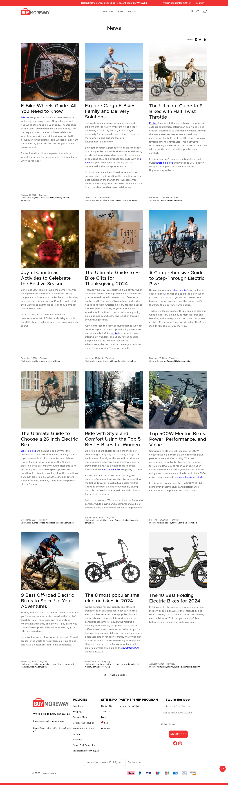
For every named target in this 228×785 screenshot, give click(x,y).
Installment (78, 706)
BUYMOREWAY (130, 648)
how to (125, 200)
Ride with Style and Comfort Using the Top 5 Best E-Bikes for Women (113, 439)
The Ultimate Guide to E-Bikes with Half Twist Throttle (176, 112)
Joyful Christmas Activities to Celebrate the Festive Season (46, 278)
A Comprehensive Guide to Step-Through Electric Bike (176, 278)
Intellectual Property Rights (86, 750)
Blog (103, 717)
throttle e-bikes (164, 163)
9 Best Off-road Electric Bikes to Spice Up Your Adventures (47, 601)
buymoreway (48, 773)
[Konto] (192, 11)
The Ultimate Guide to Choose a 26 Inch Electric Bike (49, 439)
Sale (120, 11)
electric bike (101, 200)
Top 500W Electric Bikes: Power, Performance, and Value (177, 439)
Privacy (76, 734)
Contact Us (106, 706)
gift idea (56, 361)
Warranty (77, 739)
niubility (58, 198)
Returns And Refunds (83, 723)
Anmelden (178, 734)
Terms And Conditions (84, 728)
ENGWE (108, 11)
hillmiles (177, 361)
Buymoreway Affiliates (130, 706)
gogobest (50, 523)
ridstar (66, 198)
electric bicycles (111, 469)
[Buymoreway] (35, 12)
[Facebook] (175, 743)
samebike (25, 200)
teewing (106, 667)
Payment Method (81, 717)
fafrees (42, 198)
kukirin (127, 664)
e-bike (114, 333)
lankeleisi (50, 198)
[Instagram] (180, 743)
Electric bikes (28, 451)
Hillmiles (105, 728)
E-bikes (25, 117)
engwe (35, 198)
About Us (105, 711)
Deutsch (200, 3)
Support (132, 11)
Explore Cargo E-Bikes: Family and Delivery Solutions (111, 111)
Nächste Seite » (118, 675)
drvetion (100, 664)
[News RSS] (205, 39)
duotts (163, 200)
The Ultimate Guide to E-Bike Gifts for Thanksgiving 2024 (112, 278)
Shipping (77, 711)
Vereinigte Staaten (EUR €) (177, 3)
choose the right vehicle (190, 477)
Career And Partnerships (84, 745)
